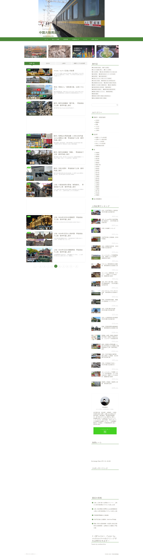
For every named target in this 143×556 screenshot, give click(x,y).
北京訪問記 (95, 74)
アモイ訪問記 (106, 67)
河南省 (97, 152)
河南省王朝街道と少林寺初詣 (98, 87)
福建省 (97, 186)
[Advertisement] (55, 124)
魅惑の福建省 (95, 93)
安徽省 (97, 195)
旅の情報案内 (98, 199)
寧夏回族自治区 (100, 145)
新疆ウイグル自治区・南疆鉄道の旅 (99, 85)
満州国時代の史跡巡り (97, 89)
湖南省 (97, 156)
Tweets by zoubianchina (98, 544)
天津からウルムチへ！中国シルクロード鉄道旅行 (102, 78)
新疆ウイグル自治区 (79, 63)
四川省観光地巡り (103, 76)
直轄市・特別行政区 (100, 117)
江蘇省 (97, 189)
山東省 (97, 184)
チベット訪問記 (108, 69)
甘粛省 (97, 183)
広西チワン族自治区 (101, 139)
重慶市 (97, 122)
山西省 (97, 176)
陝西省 (97, 180)
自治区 (96, 134)
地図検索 (65, 39)
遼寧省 (97, 170)
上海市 (64, 63)
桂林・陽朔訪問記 (112, 85)
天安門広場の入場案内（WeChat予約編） (105, 519)
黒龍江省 (98, 164)
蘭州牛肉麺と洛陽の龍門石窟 (109, 89)
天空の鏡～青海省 (96, 80)
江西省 (97, 154)
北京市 (48, 63)
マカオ (97, 126)
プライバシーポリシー (31, 554)
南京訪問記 (95, 76)
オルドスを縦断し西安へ (97, 69)
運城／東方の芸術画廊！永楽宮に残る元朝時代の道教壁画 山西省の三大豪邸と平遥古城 (105, 525)
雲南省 (97, 174)
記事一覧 (32, 63)
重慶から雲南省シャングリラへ (99, 91)
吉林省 (97, 166)
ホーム (46, 39)
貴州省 (97, 178)
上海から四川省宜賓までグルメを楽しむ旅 (109, 71)
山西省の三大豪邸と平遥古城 (110, 82)
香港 (97, 124)
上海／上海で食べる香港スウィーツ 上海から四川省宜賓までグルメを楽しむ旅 (105, 503)
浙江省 (97, 191)
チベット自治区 (100, 141)
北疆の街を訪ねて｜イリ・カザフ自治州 (107, 74)
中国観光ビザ (75, 39)
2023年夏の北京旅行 (97, 67)
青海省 (97, 168)
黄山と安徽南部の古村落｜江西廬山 (99, 98)
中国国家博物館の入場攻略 (101, 515)
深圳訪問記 (109, 87)
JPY (102, 461)
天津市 (97, 120)
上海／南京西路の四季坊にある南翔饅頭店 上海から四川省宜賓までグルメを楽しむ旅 (106, 510)
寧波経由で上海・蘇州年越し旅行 (109, 80)
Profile (85, 39)
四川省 (97, 172)
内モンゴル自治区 (101, 143)
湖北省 (97, 158)
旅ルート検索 (55, 39)
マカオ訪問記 (95, 71)
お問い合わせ (94, 39)
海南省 (97, 162)
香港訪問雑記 (110, 91)
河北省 (97, 193)
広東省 (97, 160)
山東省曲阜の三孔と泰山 (97, 82)
